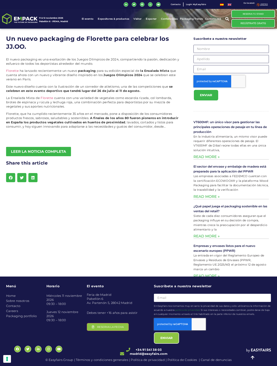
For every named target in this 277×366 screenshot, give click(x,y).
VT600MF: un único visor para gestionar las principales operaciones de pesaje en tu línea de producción (230, 127)
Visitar (137, 18)
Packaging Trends (191, 18)
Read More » (206, 157)
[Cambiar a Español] (222, 4)
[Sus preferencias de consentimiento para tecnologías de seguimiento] (7, 359)
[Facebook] (142, 4)
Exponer (151, 18)
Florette (12, 71)
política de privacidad (187, 310)
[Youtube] (158, 4)
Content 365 (213, 18)
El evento (88, 18)
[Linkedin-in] (126, 4)
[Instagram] (150, 4)
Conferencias (169, 18)
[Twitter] (134, 4)
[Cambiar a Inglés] (229, 4)
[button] (227, 18)
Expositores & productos (113, 18)
